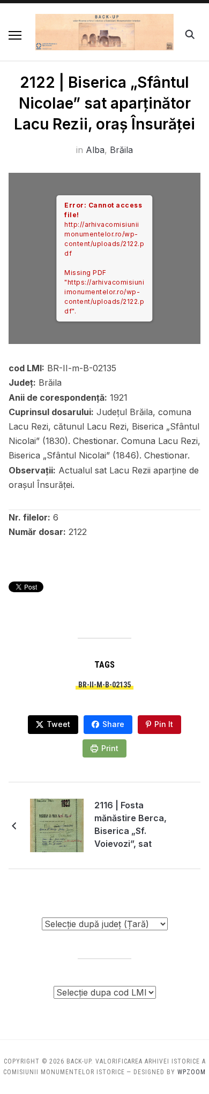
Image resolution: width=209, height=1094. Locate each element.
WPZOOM (191, 1072)
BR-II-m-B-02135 (104, 684)
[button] (15, 35)
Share (113, 724)
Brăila (121, 149)
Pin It (163, 724)
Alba (95, 149)
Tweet (58, 724)
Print (109, 748)
